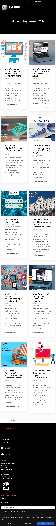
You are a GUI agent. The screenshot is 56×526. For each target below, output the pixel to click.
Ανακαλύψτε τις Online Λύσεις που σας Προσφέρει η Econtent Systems (12, 72)
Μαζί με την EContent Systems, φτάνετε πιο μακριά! (13, 147)
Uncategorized (16, 226)
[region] (28, 517)
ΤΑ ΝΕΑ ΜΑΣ (6, 439)
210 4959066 (37, 1)
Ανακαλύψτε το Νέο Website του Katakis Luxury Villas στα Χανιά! (41, 72)
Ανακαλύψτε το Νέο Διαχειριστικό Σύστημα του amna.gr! (41, 297)
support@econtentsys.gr (24, 1)
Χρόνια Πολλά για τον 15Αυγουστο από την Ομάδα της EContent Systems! (41, 223)
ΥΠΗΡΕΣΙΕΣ (5, 436)
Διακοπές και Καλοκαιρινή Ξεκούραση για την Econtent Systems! (13, 374)
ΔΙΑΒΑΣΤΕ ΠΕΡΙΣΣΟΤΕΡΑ (10, 104)
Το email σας (4, 502)
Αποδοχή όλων (45, 523)
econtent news (9, 80)
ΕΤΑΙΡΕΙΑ (5, 433)
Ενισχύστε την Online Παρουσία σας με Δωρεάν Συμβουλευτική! (42, 374)
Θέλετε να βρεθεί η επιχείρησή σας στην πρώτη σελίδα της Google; (41, 149)
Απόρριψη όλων (27, 523)
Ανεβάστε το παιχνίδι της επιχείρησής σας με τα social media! (13, 297)
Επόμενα (12, 420)
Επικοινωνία (4, 498)
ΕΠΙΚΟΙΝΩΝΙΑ (6, 442)
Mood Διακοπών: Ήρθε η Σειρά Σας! (12, 220)
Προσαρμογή (10, 523)
